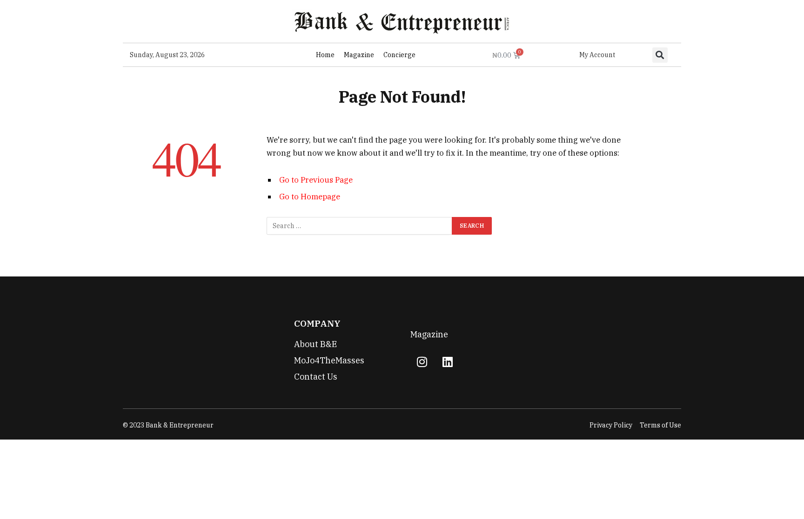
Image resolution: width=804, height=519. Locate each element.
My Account (597, 55)
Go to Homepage (309, 196)
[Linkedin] (447, 361)
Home (325, 55)
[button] (660, 55)
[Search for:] (360, 226)
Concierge (399, 55)
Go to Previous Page (316, 180)
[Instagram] (422, 361)
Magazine (359, 55)
